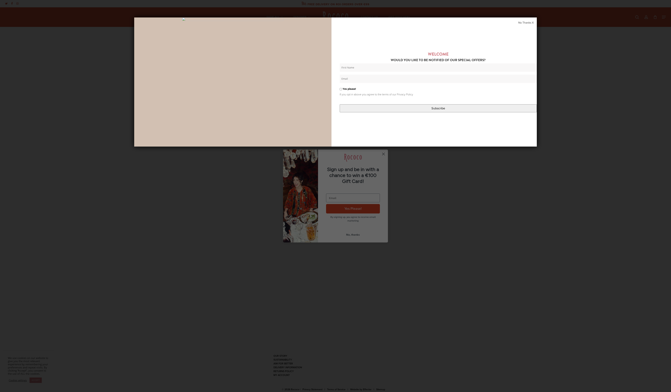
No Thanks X (526, 22)
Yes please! (349, 88)
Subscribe (438, 108)
